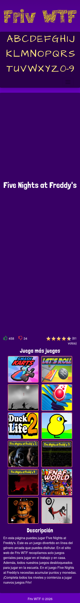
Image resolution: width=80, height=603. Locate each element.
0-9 (67, 69)
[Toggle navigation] (68, 82)
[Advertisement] (40, 139)
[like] (5, 339)
